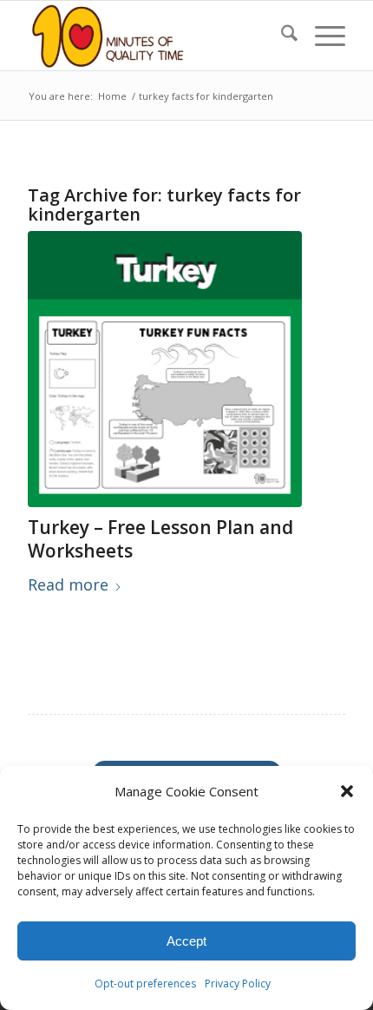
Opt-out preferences (145, 983)
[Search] (281, 35)
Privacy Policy (238, 983)
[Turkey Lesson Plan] (165, 369)
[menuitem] (281, 35)
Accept (186, 941)
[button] (347, 791)
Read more (68, 584)
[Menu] (321, 35)
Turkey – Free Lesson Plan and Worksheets (160, 539)
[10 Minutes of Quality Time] (154, 35)
